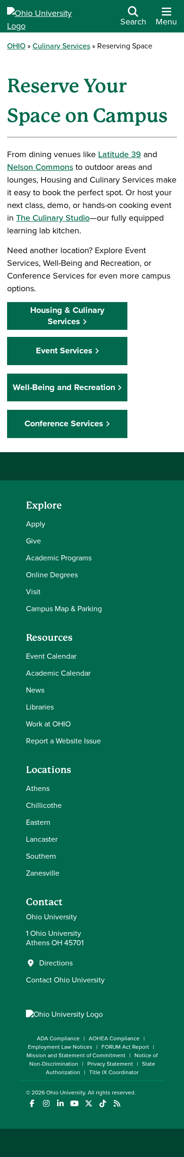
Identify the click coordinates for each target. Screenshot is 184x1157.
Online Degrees (52, 574)
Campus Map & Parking (64, 608)
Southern (41, 856)
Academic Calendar (58, 673)
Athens (38, 788)
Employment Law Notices (60, 1047)
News (35, 690)
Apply (35, 524)
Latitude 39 (119, 154)
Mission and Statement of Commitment (75, 1055)
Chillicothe (44, 805)
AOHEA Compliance (114, 1038)
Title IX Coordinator (114, 1072)
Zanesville (42, 873)
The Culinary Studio (53, 218)
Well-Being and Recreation (64, 387)
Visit (33, 591)
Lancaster (42, 839)
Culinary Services (61, 45)
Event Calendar (51, 656)
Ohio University (65, 1092)
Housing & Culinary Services (67, 315)
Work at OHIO (48, 723)
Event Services (64, 350)
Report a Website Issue (63, 740)
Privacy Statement (110, 1064)
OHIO (16, 45)
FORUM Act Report (125, 1047)
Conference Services (64, 423)
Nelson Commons (40, 167)
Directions (56, 963)
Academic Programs (59, 557)
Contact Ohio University (65, 979)
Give (33, 540)
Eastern (38, 822)
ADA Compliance (58, 1038)
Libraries (40, 707)
